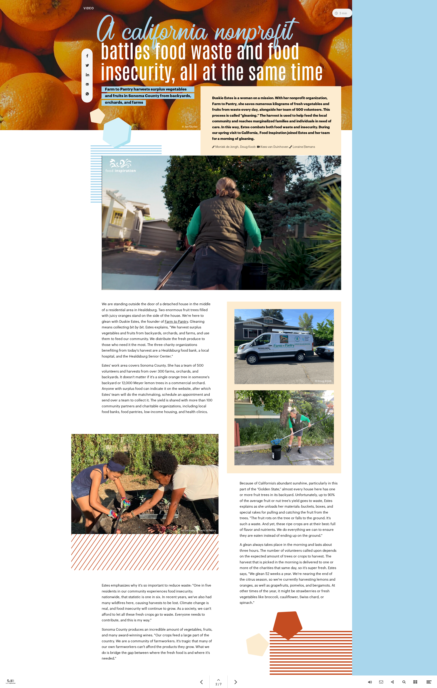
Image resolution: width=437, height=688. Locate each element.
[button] (221, 223)
